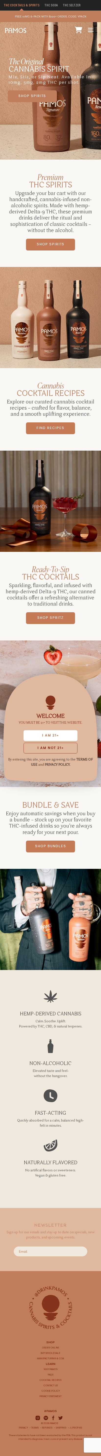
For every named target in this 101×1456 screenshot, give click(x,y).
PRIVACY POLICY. (57, 765)
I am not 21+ (51, 748)
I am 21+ (50, 735)
